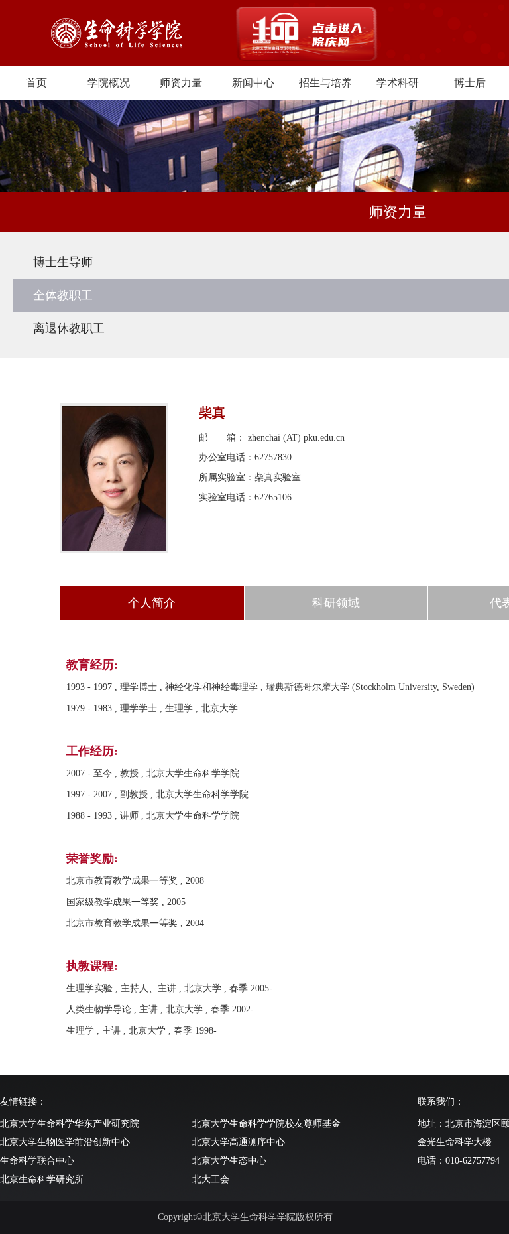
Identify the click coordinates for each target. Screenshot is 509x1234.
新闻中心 (253, 82)
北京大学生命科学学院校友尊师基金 (266, 1124)
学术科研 (397, 82)
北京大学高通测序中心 (238, 1142)
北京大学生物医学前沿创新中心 (65, 1142)
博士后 (470, 82)
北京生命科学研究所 (42, 1179)
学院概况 (108, 82)
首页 (36, 82)
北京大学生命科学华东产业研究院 (69, 1124)
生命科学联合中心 (37, 1161)
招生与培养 (325, 82)
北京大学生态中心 (229, 1161)
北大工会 (210, 1179)
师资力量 (181, 82)
